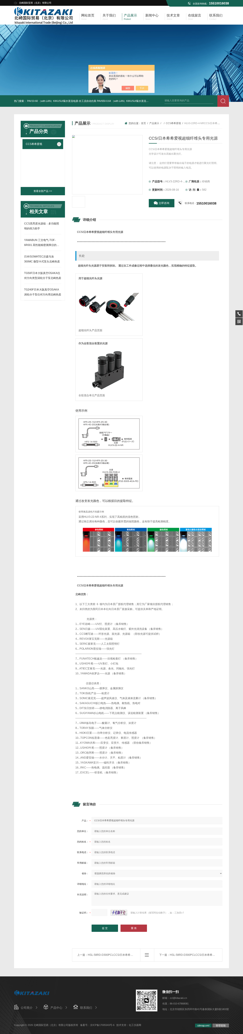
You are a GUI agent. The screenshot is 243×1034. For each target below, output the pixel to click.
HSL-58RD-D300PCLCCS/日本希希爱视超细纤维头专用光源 (124, 954)
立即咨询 (164, 203)
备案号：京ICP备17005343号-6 (97, 1025)
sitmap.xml (203, 1025)
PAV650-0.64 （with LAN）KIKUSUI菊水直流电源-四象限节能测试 (133, 101)
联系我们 (86, 1007)
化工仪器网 (135, 1025)
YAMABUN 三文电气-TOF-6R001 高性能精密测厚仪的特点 (41, 245)
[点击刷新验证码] (119, 912)
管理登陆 (221, 1025)
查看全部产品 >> (43, 191)
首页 (143, 123)
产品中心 (56, 1007)
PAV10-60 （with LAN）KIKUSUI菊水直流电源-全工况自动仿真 (61, 101)
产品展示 (154, 123)
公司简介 (27, 1007)
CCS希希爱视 (34, 144)
